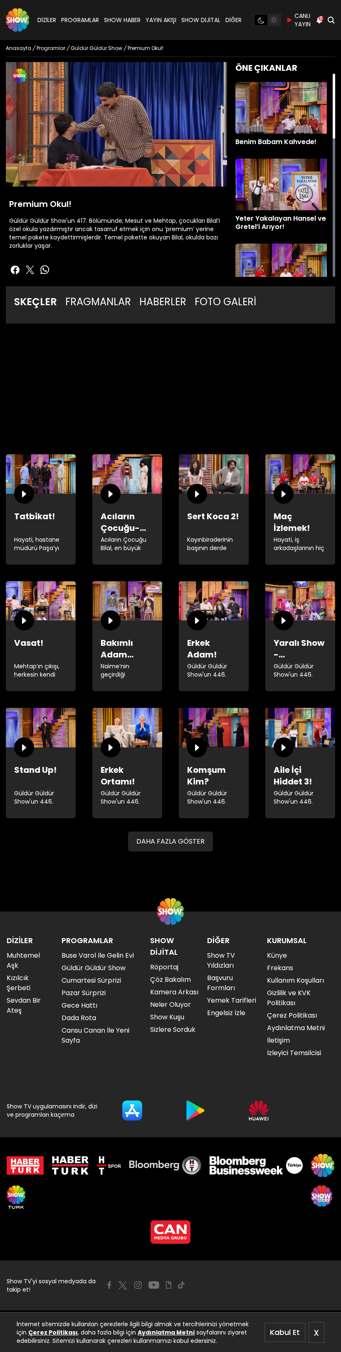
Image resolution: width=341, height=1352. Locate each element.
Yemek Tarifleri (231, 1000)
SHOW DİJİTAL (200, 20)
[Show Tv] (17, 20)
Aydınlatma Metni (166, 1332)
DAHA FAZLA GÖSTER (170, 841)
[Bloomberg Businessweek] (256, 1165)
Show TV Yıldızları (221, 960)
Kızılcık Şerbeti (18, 983)
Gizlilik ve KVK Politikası (289, 998)
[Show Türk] (16, 1197)
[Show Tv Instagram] (138, 1285)
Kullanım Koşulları (295, 980)
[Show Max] (322, 1197)
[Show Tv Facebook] (109, 1285)
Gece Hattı (79, 1005)
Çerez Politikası (53, 1332)
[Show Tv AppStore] (132, 1110)
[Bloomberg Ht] (165, 1165)
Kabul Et (285, 1332)
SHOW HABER (122, 20)
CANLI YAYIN (302, 20)
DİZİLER (46, 20)
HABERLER (162, 302)
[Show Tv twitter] (30, 270)
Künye (277, 955)
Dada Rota (79, 1018)
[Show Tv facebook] (15, 270)
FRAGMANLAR (98, 302)
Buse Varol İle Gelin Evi (98, 955)
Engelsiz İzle (226, 1013)
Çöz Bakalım (170, 979)
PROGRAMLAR (80, 20)
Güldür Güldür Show (94, 968)
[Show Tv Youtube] (153, 1285)
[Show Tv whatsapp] (45, 270)
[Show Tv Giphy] (168, 1285)
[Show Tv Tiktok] (181, 1285)
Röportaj (164, 967)
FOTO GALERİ (225, 302)
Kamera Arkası (174, 992)
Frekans (280, 968)
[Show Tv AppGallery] (259, 1110)
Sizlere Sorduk (172, 1029)
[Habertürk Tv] (70, 1165)
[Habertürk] (25, 1165)
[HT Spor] (109, 1165)
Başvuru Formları (221, 983)
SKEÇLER (35, 302)
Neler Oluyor (170, 1004)
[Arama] (331, 20)
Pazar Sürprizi (84, 993)
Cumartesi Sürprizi (91, 980)
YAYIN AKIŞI (161, 20)
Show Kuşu (167, 1017)
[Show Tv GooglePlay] (195, 1110)
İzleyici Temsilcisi (294, 1053)
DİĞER (233, 20)
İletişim (278, 1040)
